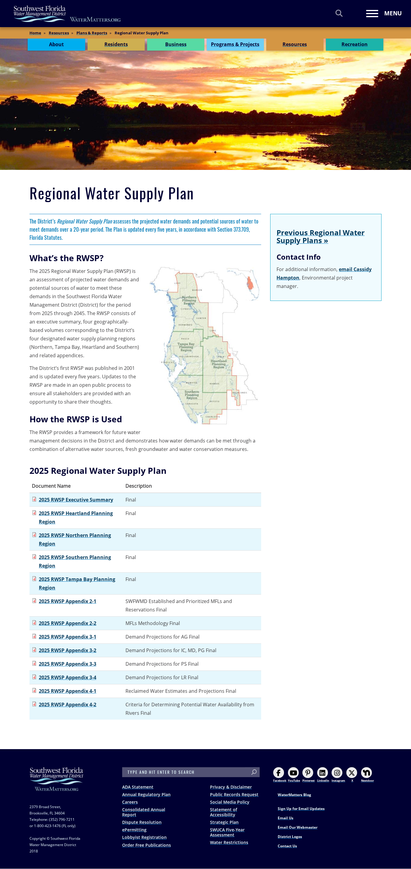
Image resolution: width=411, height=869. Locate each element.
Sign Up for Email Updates (301, 808)
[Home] (67, 13)
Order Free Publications (146, 845)
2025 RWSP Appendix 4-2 (67, 704)
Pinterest (308, 781)
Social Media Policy (229, 802)
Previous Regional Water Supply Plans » (321, 236)
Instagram (338, 781)
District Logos (290, 836)
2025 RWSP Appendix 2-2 (67, 623)
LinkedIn (323, 781)
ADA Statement (137, 787)
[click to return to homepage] (56, 785)
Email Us (285, 818)
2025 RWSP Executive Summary (76, 499)
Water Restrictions (229, 842)
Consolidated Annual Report (143, 812)
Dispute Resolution (142, 822)
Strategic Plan (224, 822)
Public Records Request (234, 794)
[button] (205, 346)
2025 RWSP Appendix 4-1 (67, 691)
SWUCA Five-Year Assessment (227, 832)
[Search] (339, 13)
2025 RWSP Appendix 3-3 (67, 664)
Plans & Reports (91, 33)
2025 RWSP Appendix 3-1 (67, 636)
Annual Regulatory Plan (146, 794)
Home (35, 33)
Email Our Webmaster (297, 827)
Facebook (279, 781)
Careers (130, 802)
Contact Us (287, 846)
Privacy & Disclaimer (231, 787)
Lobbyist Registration (144, 837)
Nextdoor (367, 781)
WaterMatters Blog (294, 794)
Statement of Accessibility (223, 812)
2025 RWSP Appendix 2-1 (67, 601)
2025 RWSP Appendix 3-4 (67, 677)
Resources (59, 33)
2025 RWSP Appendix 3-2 (67, 650)
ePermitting (134, 830)
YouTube (294, 781)
